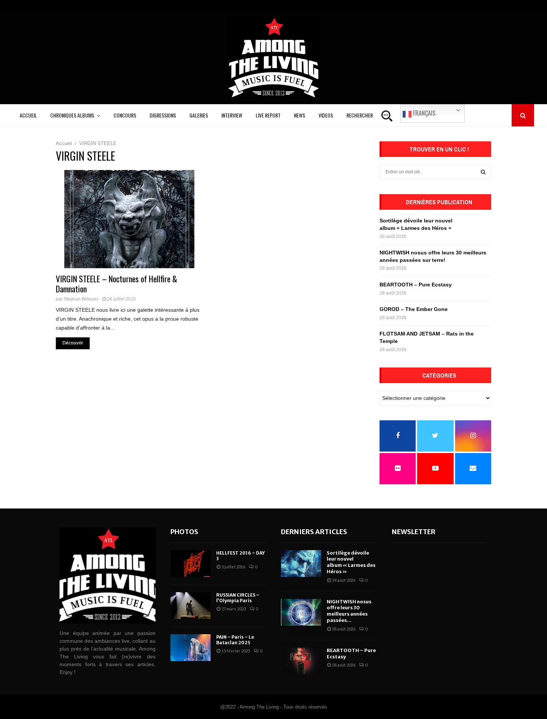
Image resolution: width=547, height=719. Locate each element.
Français (423, 113)
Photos (184, 531)
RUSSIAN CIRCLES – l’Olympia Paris (237, 598)
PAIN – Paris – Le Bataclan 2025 (235, 640)
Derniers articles (314, 531)
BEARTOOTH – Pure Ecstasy (416, 285)
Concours (124, 115)
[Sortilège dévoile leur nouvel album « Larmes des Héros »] (301, 563)
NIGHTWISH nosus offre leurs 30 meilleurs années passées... (349, 611)
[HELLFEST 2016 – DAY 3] (190, 563)
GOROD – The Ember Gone (414, 309)
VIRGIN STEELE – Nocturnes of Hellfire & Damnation (116, 284)
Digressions (163, 115)
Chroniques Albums (72, 115)
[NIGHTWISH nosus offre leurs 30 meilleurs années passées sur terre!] (301, 612)
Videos (326, 115)
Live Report (268, 115)
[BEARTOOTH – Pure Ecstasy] (301, 661)
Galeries (198, 115)
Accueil (28, 115)
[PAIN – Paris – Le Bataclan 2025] (190, 647)
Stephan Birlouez (81, 299)
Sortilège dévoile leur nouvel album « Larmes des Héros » (351, 562)
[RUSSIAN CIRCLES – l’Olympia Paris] (190, 605)
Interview (231, 115)
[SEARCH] (483, 171)
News (299, 115)
